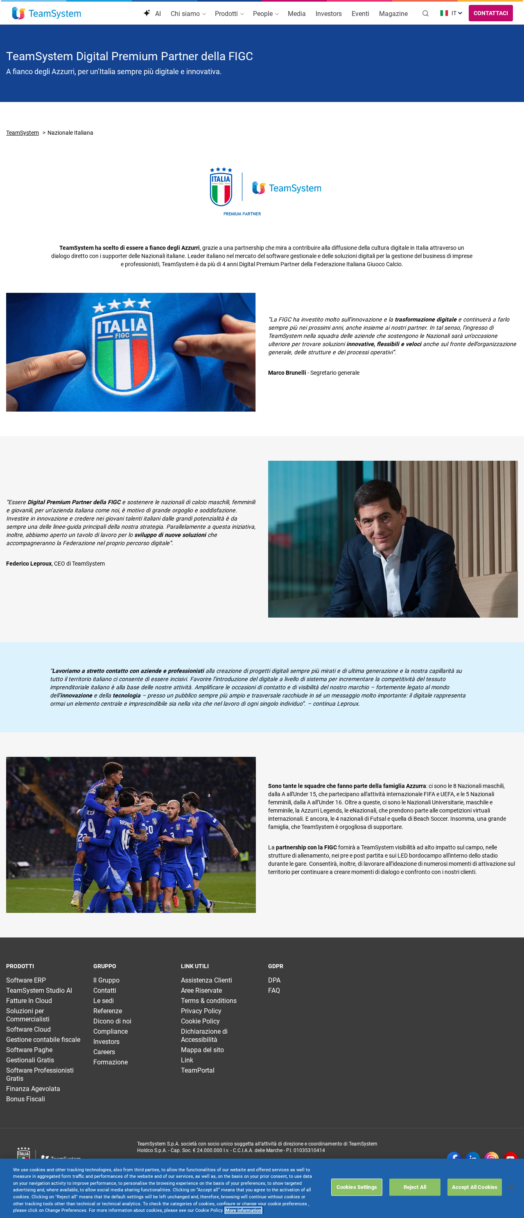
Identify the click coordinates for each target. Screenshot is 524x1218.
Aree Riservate (201, 990)
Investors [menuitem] (329, 14)
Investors (106, 1042)
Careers (104, 1052)
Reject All (415, 1187)
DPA (274, 980)
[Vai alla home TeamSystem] (46, 13)
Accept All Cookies (474, 1187)
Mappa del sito (202, 1050)
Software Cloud (28, 1029)
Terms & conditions (209, 1001)
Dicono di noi (112, 1021)
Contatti (104, 990)
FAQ (274, 990)
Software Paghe (29, 1050)
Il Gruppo (106, 980)
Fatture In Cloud (29, 1001)
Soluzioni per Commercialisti (28, 1015)
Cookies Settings (357, 1187)
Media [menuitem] (297, 14)
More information (243, 1210)
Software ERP (26, 980)
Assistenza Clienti (206, 980)
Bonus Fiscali (25, 1099)
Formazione (110, 1062)
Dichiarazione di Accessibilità (204, 1036)
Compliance (110, 1031)
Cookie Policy (200, 1021)
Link (187, 1060)
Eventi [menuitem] (360, 14)
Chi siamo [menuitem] (186, 14)
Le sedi (103, 1001)
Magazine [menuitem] (393, 14)
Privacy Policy (201, 1011)
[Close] (511, 1187)
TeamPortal (198, 1070)
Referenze (107, 1011)
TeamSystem (22, 132)
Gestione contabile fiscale (43, 1040)
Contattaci (491, 13)
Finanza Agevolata (33, 1089)
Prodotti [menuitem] (227, 14)
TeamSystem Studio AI (39, 990)
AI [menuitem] (157, 14)
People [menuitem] (263, 14)
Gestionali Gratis (30, 1060)
